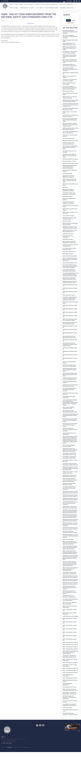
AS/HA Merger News (52, 7)
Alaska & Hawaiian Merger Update (70, 256)
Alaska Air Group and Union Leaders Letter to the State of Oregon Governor (70, 425)
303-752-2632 (5, 1)
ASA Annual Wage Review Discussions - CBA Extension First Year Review (70, 430)
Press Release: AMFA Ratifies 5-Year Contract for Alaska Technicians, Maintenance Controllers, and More (70, 274)
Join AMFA (39, 7)
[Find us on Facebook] (76, 1)
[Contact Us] (74, 1)
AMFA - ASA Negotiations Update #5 (70, 662)
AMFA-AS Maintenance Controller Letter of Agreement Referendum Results (69, 370)
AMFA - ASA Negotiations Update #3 (70, 670)
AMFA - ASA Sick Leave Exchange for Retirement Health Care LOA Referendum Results (70, 569)
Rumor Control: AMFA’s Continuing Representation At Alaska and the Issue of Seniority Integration (70, 266)
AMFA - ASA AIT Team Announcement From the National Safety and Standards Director (70, 652)
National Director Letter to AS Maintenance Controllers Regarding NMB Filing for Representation (70, 450)
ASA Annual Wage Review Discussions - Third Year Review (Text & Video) (69, 697)
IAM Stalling (65, 187)
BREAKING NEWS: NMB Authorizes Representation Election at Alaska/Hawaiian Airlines (70, 167)
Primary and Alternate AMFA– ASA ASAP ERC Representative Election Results (70, 374)
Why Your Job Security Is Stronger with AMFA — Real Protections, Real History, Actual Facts (70, 125)
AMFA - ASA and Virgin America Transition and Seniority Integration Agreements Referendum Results (70, 552)
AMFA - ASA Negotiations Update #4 (70, 668)
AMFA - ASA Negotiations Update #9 (70, 642)
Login (67, 1)
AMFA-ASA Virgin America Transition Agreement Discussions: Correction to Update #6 (70, 524)
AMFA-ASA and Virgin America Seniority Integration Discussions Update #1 (69, 592)
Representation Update (67, 173)
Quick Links (29, 4)
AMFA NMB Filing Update (68, 233)
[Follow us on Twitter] (79, 1)
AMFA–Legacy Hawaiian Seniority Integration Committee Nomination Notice (70, 61)
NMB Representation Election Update (70, 140)
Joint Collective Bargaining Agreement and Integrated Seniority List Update (70, 32)
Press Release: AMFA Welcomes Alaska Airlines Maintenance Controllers (69, 389)
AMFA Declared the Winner (68, 91)
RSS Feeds (71, 22)
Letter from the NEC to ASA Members (70, 616)
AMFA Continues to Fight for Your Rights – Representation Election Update (69, 180)
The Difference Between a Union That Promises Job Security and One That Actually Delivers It (70, 105)
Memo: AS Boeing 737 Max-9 (69, 295)
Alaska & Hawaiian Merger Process (70, 262)
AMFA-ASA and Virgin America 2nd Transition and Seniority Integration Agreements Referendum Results (70, 511)
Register (70, 1)
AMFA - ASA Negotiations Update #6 (70, 648)
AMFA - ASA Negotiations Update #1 (70, 678)
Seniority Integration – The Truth (69, 161)
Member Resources (67, 7)
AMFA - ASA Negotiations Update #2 (70, 672)
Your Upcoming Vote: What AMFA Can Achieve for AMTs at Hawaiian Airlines (70, 147)
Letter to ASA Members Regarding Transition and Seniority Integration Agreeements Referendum (70, 547)
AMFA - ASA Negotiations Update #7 (70, 646)
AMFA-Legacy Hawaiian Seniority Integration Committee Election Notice (69, 56)
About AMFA (19, 4)
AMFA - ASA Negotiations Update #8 (70, 644)
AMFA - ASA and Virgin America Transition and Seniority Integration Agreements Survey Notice (70, 543)
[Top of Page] (79, 731)
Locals (37, 4)
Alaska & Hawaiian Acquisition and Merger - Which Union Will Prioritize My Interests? (70, 259)
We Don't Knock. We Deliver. (68, 215)
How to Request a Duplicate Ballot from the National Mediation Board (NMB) (70, 120)
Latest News (13, 7)
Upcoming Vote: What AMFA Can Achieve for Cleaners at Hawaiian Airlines (69, 155)
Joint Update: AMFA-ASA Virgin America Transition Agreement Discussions (69, 488)
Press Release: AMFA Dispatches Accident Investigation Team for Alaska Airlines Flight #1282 (70, 298)
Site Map (73, 20)
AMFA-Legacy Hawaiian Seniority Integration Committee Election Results (69, 48)
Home (11, 4)
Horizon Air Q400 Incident (68, 539)
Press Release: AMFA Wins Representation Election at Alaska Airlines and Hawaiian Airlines (70, 88)
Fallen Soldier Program (67, 707)
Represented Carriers (49, 4)
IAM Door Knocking (67, 221)
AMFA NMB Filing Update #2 (69, 251)
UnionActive (9, 747)
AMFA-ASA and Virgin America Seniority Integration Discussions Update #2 (69, 587)
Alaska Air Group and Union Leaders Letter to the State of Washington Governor (70, 420)
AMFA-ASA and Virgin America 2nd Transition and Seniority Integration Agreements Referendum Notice (70, 516)
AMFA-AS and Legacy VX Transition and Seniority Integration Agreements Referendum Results (70, 468)
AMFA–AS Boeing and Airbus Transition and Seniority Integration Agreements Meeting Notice (70, 480)
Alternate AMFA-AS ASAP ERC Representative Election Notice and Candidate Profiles (70, 344)
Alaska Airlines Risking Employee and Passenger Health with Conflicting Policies (70, 415)
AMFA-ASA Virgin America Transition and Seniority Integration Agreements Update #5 (70, 536)
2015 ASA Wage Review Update (69, 687)
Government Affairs (27, 7)
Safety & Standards (66, 4)
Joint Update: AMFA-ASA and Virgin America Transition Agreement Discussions (70, 503)
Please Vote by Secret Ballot (69, 138)
